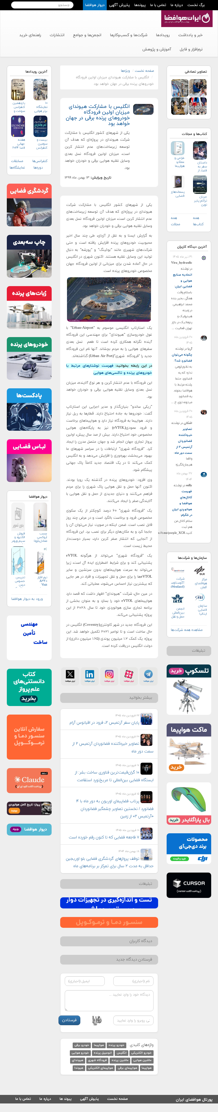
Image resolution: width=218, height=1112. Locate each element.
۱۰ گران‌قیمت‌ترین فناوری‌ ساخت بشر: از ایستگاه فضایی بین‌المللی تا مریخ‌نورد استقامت (114, 776)
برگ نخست (196, 5)
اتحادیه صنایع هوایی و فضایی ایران (182, 280)
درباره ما (177, 5)
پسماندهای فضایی (178, 194)
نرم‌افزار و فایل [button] (191, 49)
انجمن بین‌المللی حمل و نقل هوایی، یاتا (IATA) (178, 613)
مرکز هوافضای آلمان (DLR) (201, 583)
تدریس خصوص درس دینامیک (19, 582)
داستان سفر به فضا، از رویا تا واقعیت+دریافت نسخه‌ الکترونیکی (200, 167)
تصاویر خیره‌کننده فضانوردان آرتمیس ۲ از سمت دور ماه (183, 441)
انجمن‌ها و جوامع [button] (87, 35)
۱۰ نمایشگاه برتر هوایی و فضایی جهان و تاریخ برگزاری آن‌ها (40, 107)
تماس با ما (158, 5)
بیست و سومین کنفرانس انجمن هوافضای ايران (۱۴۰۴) (41, 144)
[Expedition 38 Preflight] (180, 87)
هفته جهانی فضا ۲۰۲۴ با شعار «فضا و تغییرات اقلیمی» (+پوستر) (18, 144)
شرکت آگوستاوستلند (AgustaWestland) (178, 583)
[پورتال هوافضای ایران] (186, 13)
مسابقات (17, 161)
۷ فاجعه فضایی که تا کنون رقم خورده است (104, 837)
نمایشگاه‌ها (17, 167)
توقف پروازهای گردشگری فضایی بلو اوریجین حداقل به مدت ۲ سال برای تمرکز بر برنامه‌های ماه (110, 862)
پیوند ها (66, 1099)
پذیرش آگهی (119, 5)
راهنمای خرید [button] (30, 35)
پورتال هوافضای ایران (194, 1099)
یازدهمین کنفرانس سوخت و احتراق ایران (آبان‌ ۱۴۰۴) (18, 107)
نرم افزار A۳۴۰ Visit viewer (42, 582)
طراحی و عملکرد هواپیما (180, 162)
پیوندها (140, 5)
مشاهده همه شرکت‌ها (187, 630)
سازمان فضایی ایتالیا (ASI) (202, 610)
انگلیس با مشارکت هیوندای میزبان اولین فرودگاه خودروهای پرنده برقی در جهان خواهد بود (98, 115)
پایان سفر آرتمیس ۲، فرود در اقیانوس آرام (104, 722)
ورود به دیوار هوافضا (27, 599)
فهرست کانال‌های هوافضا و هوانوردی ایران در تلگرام (182, 503)
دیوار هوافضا (94, 5)
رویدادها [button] (163, 35)
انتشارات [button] (57, 35)
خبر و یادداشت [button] (190, 35)
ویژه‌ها (125, 71)
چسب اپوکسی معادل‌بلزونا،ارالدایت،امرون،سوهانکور (40, 537)
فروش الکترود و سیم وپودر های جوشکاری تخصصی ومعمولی (18, 538)
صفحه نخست (144, 71)
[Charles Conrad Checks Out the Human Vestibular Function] (180, 105)
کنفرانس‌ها (39, 161)
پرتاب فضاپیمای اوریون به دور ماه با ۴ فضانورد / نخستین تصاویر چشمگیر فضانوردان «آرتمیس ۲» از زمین (115, 809)
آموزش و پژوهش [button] (156, 49)
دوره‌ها (38, 167)
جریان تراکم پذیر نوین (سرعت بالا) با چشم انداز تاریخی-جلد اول (200, 201)
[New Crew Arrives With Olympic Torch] (198, 87)
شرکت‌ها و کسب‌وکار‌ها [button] (128, 35)
